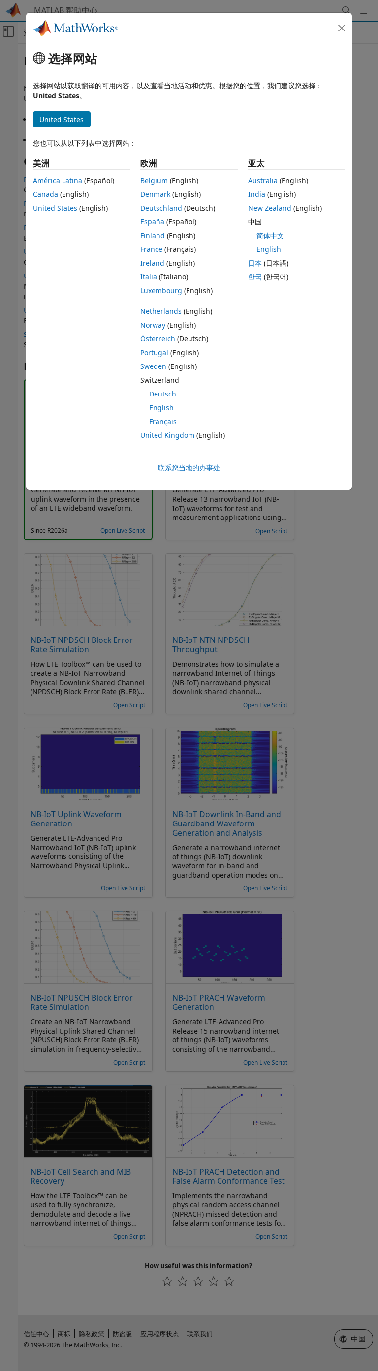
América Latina (57, 180)
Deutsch (162, 393)
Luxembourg (161, 290)
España (152, 221)
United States (55, 208)
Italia (148, 276)
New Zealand (269, 208)
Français (163, 421)
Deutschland (161, 208)
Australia (263, 180)
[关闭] (341, 28)
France (151, 249)
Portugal (154, 352)
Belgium (154, 180)
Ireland (152, 263)
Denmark (155, 194)
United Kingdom (167, 435)
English (161, 407)
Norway (152, 325)
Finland (152, 235)
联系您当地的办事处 (189, 467)
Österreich (157, 338)
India (256, 194)
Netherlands (161, 311)
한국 (255, 276)
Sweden (153, 366)
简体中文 (270, 235)
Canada (45, 194)
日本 (255, 263)
